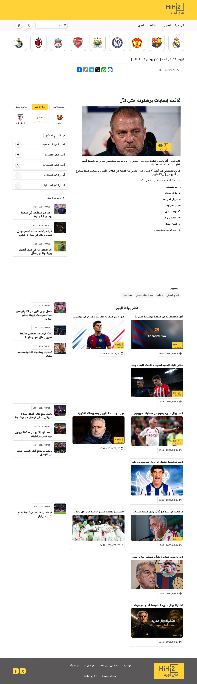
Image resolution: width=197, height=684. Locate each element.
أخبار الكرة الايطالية (54, 174)
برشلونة (160, 295)
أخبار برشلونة (151, 59)
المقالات (153, 25)
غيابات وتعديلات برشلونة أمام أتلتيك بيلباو (35, 514)
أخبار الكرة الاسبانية (54, 185)
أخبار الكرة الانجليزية (54, 164)
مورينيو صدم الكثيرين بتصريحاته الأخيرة (101, 413)
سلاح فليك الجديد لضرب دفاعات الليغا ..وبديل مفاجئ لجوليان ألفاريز (157, 365)
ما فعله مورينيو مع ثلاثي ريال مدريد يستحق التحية (157, 511)
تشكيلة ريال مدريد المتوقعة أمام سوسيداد (158, 605)
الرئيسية (179, 25)
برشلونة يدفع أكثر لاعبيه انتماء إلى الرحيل (34, 452)
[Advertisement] (69, 9)
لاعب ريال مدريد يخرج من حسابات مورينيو (158, 413)
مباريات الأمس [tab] (58, 107)
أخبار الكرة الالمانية (54, 154)
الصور (141, 25)
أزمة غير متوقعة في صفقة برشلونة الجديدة (36, 214)
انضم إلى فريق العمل (109, 665)
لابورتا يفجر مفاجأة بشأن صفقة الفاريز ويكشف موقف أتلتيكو (157, 556)
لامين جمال (127, 295)
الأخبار (168, 25)
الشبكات (137, 59)
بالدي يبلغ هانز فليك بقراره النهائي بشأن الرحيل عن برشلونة (33, 415)
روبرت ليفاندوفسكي (144, 295)
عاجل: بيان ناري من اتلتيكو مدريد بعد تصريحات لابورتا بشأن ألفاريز (33, 315)
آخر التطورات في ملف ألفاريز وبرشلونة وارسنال (35, 251)
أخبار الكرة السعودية (53, 144)
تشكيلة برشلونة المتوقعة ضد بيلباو (35, 353)
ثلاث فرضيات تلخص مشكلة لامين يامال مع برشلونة (35, 335)
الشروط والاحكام (89, 676)
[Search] (65, 25)
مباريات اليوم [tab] (40, 107)
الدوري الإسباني (173, 295)
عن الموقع (74, 665)
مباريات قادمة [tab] (21, 107)
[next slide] (15, 43)
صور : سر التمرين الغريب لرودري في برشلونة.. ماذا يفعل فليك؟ (98, 316)
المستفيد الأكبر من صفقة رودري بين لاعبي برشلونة (33, 434)
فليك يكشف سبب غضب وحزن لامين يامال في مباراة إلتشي (34, 233)
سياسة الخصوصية (110, 676)
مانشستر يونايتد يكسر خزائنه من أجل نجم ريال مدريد (98, 511)
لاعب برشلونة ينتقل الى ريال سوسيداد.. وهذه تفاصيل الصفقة (157, 461)
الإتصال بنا (89, 665)
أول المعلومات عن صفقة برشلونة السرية (159, 316)
